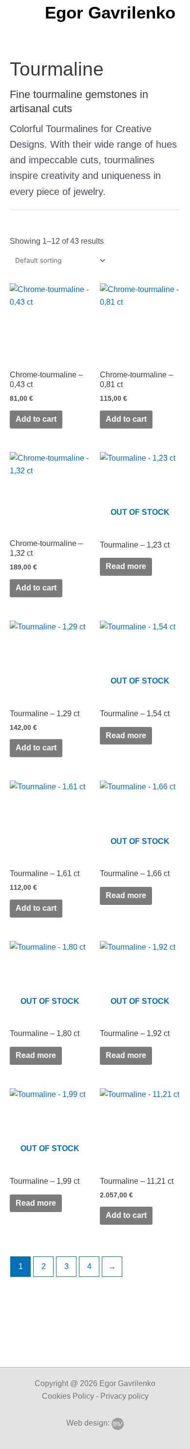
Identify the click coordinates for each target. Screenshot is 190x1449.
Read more (126, 566)
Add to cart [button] (36, 419)
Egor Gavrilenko (110, 12)
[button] (22, 12)
